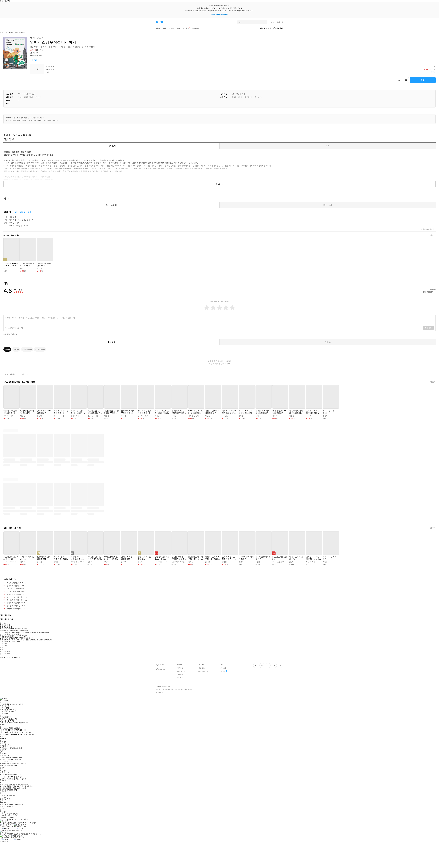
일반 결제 (13, 765)
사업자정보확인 (189, 689)
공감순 (16, 349)
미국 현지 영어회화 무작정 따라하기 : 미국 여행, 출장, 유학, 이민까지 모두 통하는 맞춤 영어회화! (296, 412)
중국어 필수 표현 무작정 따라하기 (144, 412)
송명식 (89, 416)
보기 (1, 797)
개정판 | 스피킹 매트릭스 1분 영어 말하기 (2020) (212, 558)
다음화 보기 (4, 817)
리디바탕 (180, 677)
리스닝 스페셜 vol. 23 (279, 558)
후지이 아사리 (8, 416)
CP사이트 (180, 674)
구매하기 (10, 806)
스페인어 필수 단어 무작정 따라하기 (313, 412)
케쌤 (313, 562)
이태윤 (95, 416)
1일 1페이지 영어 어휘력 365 (44, 558)
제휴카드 (180, 668)
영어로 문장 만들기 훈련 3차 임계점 (94, 558)
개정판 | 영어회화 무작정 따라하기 (263, 412)
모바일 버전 (4, 841)
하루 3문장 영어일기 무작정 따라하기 (195, 412)
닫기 (5, 797)
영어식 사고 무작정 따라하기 (27, 412)
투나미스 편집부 (278, 562)
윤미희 (140, 416)
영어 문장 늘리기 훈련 (329, 558)
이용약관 (158, 689)
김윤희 (325, 416)
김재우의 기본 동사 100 (27, 558)
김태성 (241, 416)
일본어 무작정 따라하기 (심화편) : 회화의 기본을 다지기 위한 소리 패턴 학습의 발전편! (78, 412)
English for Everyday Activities (162, 558)
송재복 (274, 416)
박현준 (106, 416)
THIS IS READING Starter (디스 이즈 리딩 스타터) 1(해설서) (10, 264)
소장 (423, 80)
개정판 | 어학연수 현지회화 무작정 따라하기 (229, 412)
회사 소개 (223, 668)
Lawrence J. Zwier (161, 562)
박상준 (207, 416)
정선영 (39, 416)
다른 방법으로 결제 (7, 712)
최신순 (7, 349)
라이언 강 (225, 416)
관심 (35, 60)
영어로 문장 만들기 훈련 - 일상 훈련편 (313, 558)
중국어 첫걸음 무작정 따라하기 (279, 412)
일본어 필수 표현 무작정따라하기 (10, 412)
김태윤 (56, 562)
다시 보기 (12, 817)
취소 (1, 647)
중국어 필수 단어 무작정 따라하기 (245, 412)
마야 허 (308, 416)
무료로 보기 (4, 748)
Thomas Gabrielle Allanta (12, 562)
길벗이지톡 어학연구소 (179, 562)
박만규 (22, 416)
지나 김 (123, 416)
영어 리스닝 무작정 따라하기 (27, 264)
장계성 (190, 416)
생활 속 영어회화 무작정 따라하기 (128, 412)
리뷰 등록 (428, 328)
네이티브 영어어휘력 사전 (263, 558)
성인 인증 (3, 643)
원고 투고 (201, 668)
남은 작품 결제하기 (6, 722)
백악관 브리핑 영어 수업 (296, 558)
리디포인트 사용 (6, 761)
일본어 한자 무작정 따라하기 (44, 412)
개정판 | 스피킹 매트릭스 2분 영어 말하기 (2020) (61, 558)
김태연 (32, 53)
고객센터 (162, 664)
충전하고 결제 (5, 765)
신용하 (140, 562)
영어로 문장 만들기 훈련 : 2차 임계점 (111, 558)
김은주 (241, 562)
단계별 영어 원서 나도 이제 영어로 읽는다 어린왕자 (77, 558)
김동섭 (39, 562)
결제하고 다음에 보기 (20, 763)
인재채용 (222, 671)
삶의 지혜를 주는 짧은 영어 (44, 264)
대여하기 (3, 806)
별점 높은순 (27, 349)
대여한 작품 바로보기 (21, 722)
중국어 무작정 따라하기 (329, 412)
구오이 (145, 416)
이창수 (258, 562)
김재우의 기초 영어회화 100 (128, 558)
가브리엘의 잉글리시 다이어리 (10, 558)
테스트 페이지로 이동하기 (219, 14)
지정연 (325, 562)
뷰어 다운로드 (181, 671)
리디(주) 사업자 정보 (162, 686)
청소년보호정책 (178, 689)
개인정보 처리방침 (168, 689)
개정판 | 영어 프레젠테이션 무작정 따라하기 (178, 412)
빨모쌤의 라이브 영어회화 (144, 558)
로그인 (277, 22)
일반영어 (40, 38)
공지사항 (162, 669)
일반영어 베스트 (9, 579)
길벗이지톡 (34, 55)
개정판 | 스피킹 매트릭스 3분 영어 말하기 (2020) (195, 558)
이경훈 (291, 416)
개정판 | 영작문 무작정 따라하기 (212, 412)
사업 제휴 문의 (203, 671)
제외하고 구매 (5, 651)
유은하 (89, 562)
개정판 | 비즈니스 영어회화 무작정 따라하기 (162, 412)
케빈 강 (308, 562)
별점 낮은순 (40, 349)
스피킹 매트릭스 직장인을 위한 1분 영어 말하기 (229, 558)
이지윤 (157, 416)
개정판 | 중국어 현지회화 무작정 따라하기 (111, 412)
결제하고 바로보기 (6, 763)
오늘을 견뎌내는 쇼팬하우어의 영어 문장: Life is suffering (178, 558)
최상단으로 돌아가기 (12, 657)
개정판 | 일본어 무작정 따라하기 (61, 412)
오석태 (258, 416)
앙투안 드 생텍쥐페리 (78, 562)
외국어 (32, 38)
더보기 (433, 235)
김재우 (22, 562)
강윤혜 (196, 416)
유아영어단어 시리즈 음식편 (246, 558)
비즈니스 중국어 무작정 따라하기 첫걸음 (94, 412)
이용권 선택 (4, 746)
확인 (1, 736)
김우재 (291, 562)
